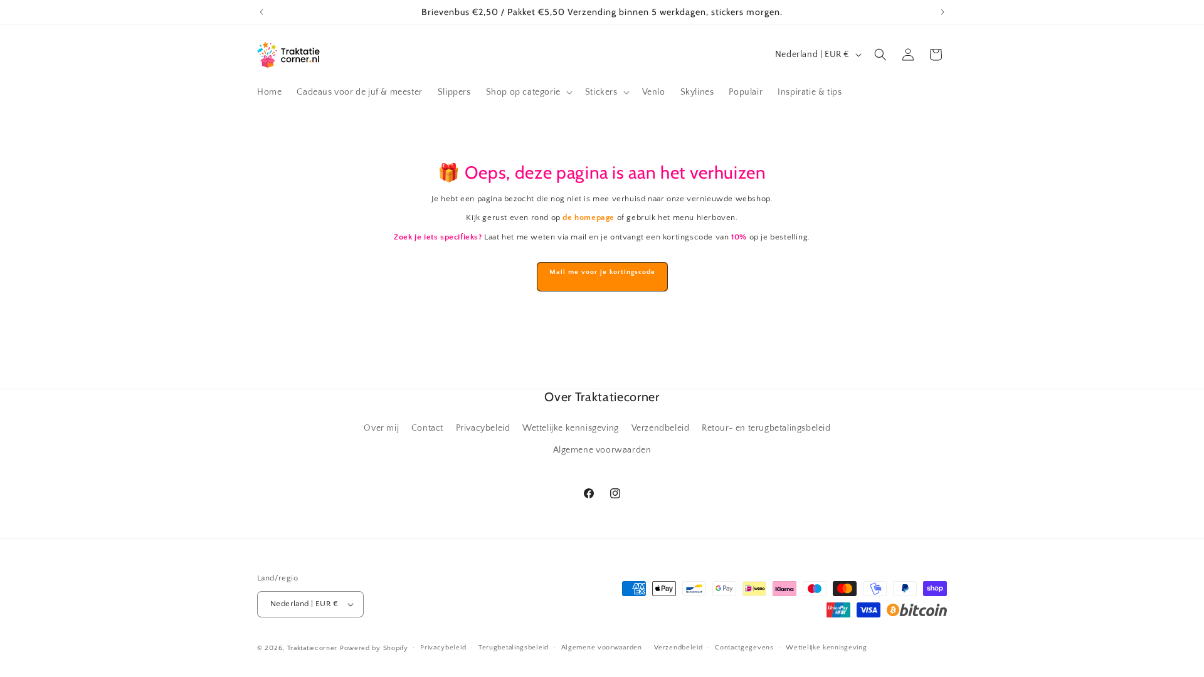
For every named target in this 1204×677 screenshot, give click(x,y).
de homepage (588, 217)
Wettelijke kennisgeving (570, 428)
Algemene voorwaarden (602, 450)
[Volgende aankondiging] (942, 12)
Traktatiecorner (312, 648)
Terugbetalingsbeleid (513, 647)
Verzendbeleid (660, 428)
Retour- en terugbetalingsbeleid (766, 428)
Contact (427, 428)
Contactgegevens (744, 647)
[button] (528, 92)
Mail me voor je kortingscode (602, 272)
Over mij (381, 428)
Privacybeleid (483, 428)
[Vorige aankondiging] (261, 12)
